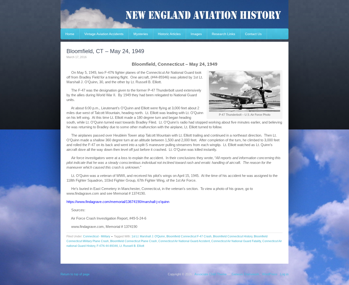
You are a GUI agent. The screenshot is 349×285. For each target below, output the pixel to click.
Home (69, 34)
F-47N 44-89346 (107, 246)
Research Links (223, 34)
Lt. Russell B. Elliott (131, 246)
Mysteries (140, 34)
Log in (284, 274)
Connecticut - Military (96, 236)
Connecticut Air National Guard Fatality (236, 241)
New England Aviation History (174, 14)
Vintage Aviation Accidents (103, 34)
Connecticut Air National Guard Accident (184, 241)
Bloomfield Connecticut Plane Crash (133, 241)
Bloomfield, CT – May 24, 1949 (105, 51)
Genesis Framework (245, 274)
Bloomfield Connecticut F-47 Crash (189, 236)
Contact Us (253, 34)
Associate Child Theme (210, 274)
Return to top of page (75, 274)
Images (196, 34)
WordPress (269, 274)
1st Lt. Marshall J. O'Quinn (148, 236)
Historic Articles (169, 34)
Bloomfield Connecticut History (232, 236)
